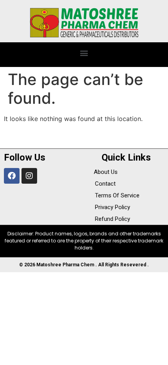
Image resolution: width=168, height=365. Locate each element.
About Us (106, 171)
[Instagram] (29, 176)
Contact (105, 183)
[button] (84, 52)
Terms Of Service (117, 195)
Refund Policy (112, 218)
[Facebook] (12, 176)
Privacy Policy (112, 207)
